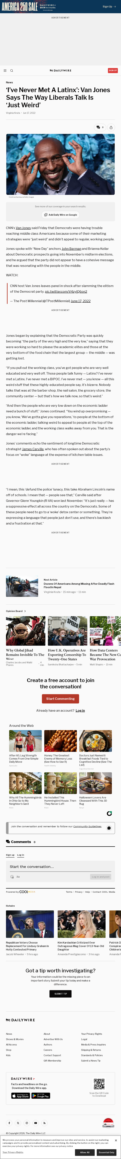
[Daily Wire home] (60, 70)
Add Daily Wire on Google (63, 214)
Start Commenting (60, 699)
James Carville (33, 449)
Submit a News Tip (91, 1060)
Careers (48, 1050)
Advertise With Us (53, 1039)
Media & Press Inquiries (93, 1044)
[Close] (115, 1140)
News (9, 1034)
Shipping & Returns (91, 1050)
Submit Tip (61, 994)
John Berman (71, 249)
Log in (80, 710)
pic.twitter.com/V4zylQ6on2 (66, 291)
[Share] (111, 127)
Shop (8, 1050)
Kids (8, 1055)
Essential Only (106, 1152)
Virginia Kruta (13, 113)
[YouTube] (35, 1123)
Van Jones (23, 228)
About (47, 1034)
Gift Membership (52, 1060)
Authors (48, 1044)
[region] (60, 1147)
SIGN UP (113, 70)
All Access (11, 1044)
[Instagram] (27, 1123)
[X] (18, 1123)
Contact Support (52, 1055)
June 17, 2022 (81, 301)
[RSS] (44, 1123)
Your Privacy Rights (91, 1034)
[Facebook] (9, 1123)
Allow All (84, 1152)
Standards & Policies (92, 1055)
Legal (84, 1039)
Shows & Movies (15, 1039)
